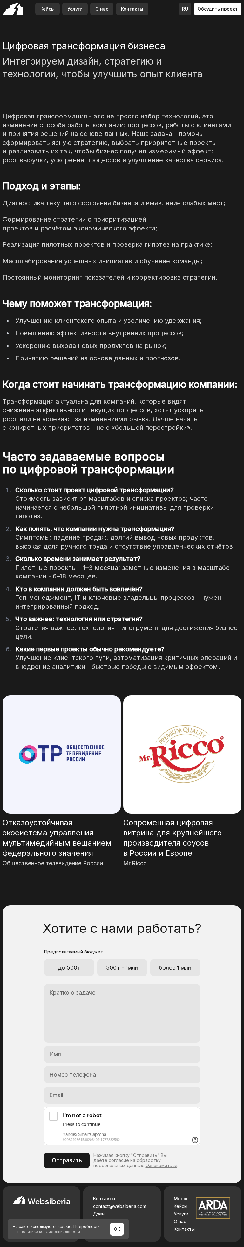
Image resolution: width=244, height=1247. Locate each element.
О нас (101, 8)
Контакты (132, 8)
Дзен (99, 1213)
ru (185, 8)
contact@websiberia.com (119, 1206)
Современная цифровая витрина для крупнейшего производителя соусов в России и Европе (172, 838)
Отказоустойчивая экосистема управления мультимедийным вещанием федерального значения (57, 838)
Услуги (75, 8)
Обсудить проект (218, 8)
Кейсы (47, 8)
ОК (117, 1229)
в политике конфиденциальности (48, 1231)
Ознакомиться (161, 1165)
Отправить (67, 1160)
